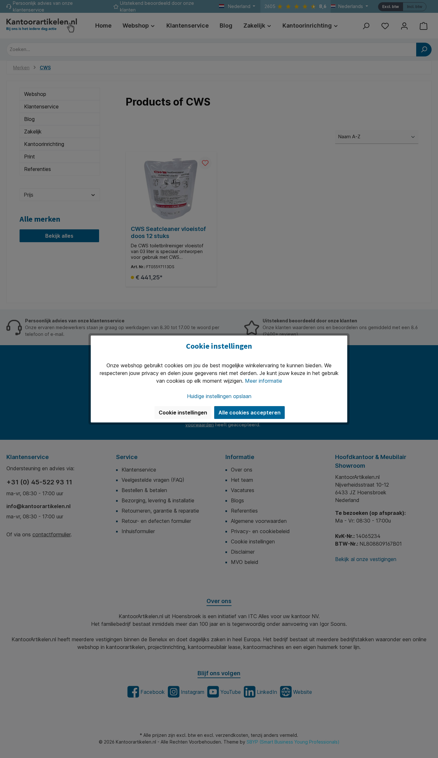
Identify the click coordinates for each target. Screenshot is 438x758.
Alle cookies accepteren (249, 412)
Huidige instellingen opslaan (219, 396)
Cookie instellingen (183, 412)
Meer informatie (263, 381)
